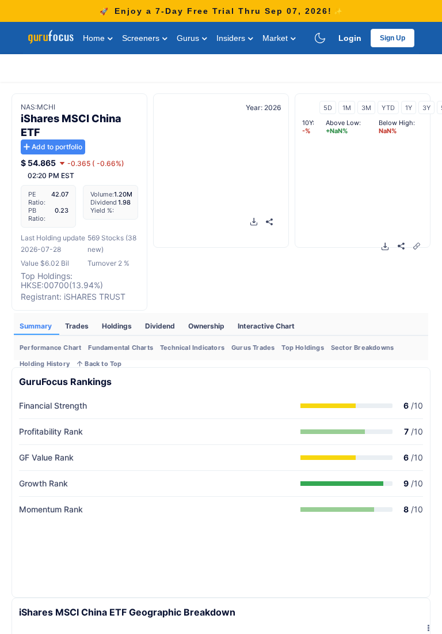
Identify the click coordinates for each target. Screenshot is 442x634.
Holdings (118, 326)
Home (95, 38)
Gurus (189, 38)
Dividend (161, 326)
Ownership (207, 326)
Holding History (45, 364)
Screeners (142, 38)
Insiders (231, 38)
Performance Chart (50, 348)
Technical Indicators (192, 348)
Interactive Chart (266, 326)
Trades (77, 326)
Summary (37, 326)
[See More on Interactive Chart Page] (416, 246)
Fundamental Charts (120, 348)
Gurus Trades (253, 348)
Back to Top (102, 364)
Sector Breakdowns (362, 348)
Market (276, 38)
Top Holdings (302, 348)
